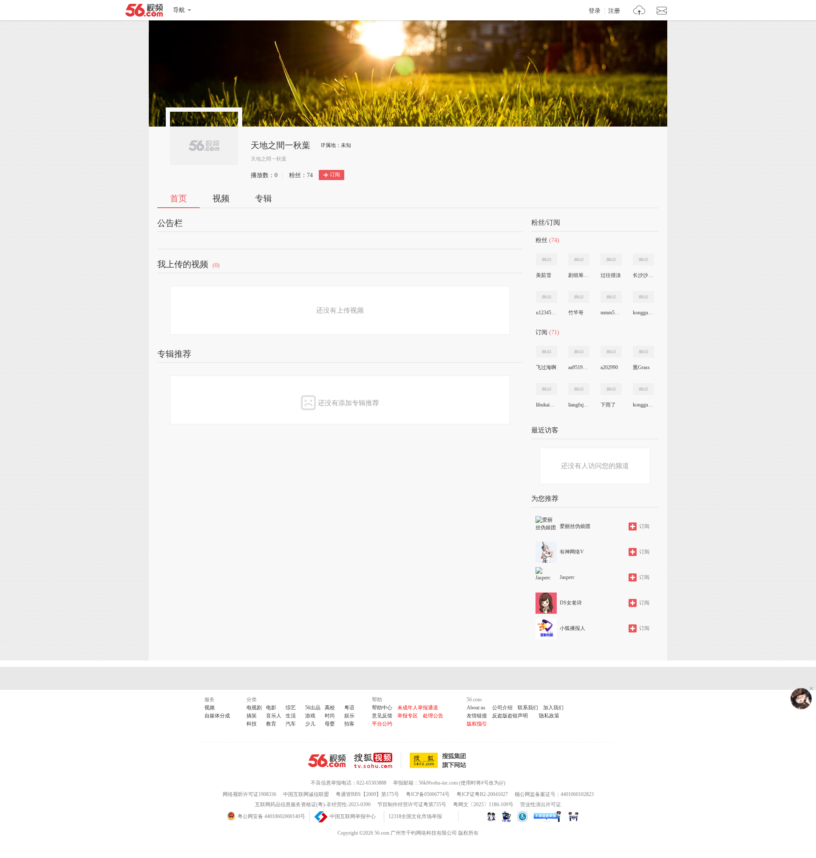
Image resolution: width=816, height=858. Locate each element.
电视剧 (254, 708)
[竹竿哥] (578, 297)
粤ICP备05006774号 (428, 794)
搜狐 (439, 760)
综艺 (291, 708)
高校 (330, 708)
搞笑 (251, 716)
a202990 (609, 367)
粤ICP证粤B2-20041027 (482, 794)
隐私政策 (549, 716)
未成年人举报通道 (417, 708)
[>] (639, 11)
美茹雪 (543, 275)
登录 (595, 11)
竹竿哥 (576, 313)
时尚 (330, 716)
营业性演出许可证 (540, 804)
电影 (271, 708)
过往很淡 (611, 275)
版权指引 (477, 724)
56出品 (312, 708)
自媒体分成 (217, 716)
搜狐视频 (377, 760)
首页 (178, 198)
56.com (144, 12)
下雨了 (608, 405)
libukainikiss (546, 405)
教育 (271, 724)
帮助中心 (382, 708)
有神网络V (572, 552)
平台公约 (382, 724)
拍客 (349, 724)
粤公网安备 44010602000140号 (271, 816)
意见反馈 (382, 716)
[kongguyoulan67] (643, 297)
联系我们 (528, 708)
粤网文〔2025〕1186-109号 (483, 804)
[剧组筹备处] (578, 259)
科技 (251, 724)
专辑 (263, 198)
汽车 (291, 724)
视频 (221, 198)
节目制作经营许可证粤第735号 (411, 804)
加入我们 (553, 708)
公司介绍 (502, 708)
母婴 (330, 724)
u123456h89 (546, 313)
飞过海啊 (546, 367)
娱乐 (349, 716)
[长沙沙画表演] (643, 259)
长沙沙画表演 (643, 275)
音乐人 (273, 716)
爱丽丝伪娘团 (575, 526)
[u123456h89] (546, 297)
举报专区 (407, 716)
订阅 (335, 175)
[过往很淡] (611, 259)
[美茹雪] (546, 259)
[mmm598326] (611, 297)
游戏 (310, 716)
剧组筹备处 (578, 275)
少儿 (310, 724)
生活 (291, 716)
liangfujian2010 (578, 405)
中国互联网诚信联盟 (306, 794)
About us (476, 708)
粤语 (349, 708)
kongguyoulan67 (643, 313)
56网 (327, 761)
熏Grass (641, 367)
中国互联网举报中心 (353, 816)
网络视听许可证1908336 (249, 794)
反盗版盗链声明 (510, 716)
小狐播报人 (572, 628)
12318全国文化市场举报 (415, 816)
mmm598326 (611, 313)
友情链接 (477, 716)
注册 (614, 11)
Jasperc (567, 577)
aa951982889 (578, 367)
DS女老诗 (571, 603)
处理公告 (433, 716)
